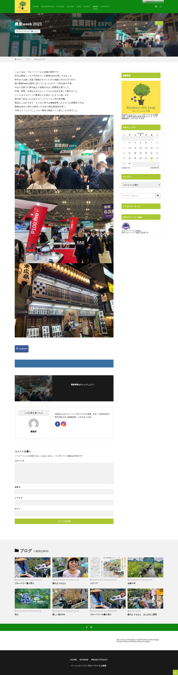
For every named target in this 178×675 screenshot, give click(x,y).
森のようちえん (60, 583)
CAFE (78, 6)
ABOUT (87, 6)
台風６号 (131, 583)
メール (18, 498)
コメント (19, 461)
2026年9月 (154, 168)
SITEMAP (83, 659)
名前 (18, 487)
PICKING (60, 6)
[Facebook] (22, 348)
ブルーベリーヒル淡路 (96, 665)
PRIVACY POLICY (99, 659)
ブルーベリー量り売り (24, 583)
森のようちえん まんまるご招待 (142, 614)
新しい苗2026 (58, 614)
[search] (158, 195)
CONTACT (105, 6)
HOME (36, 6)
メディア (94, 583)
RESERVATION (47, 6)
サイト (17, 509)
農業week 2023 (39, 59)
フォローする (83, 388)
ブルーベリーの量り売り (101, 614)
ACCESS (70, 6)
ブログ (35, 31)
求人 (17, 614)
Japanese (149, 1)
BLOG (95, 6)
